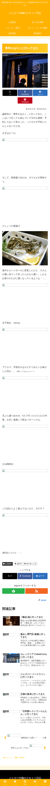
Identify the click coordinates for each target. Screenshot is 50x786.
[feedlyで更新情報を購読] (13, 591)
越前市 (19, 564)
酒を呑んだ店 (31, 564)
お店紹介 (8, 564)
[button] (44, 507)
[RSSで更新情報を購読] (36, 591)
